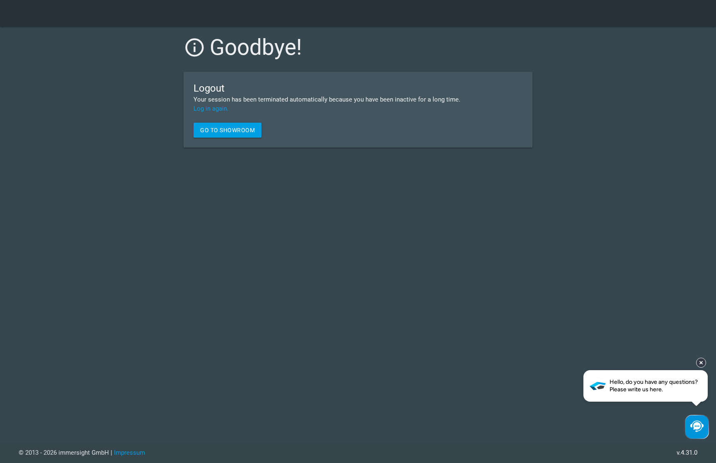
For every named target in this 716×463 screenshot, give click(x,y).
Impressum (129, 452)
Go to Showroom (227, 130)
